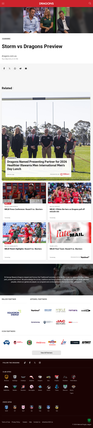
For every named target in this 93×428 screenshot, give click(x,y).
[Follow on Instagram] (40, 363)
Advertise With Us (47, 422)
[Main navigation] (3, 3)
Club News (6, 39)
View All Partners (46, 353)
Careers (25, 422)
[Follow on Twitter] (35, 363)
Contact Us (37, 422)
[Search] (90, 3)
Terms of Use (6, 422)
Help (30, 422)
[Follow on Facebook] (30, 363)
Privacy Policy (16, 422)
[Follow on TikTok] (25, 363)
